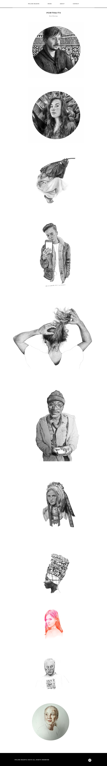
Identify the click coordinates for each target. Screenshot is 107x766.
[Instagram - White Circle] (89, 760)
